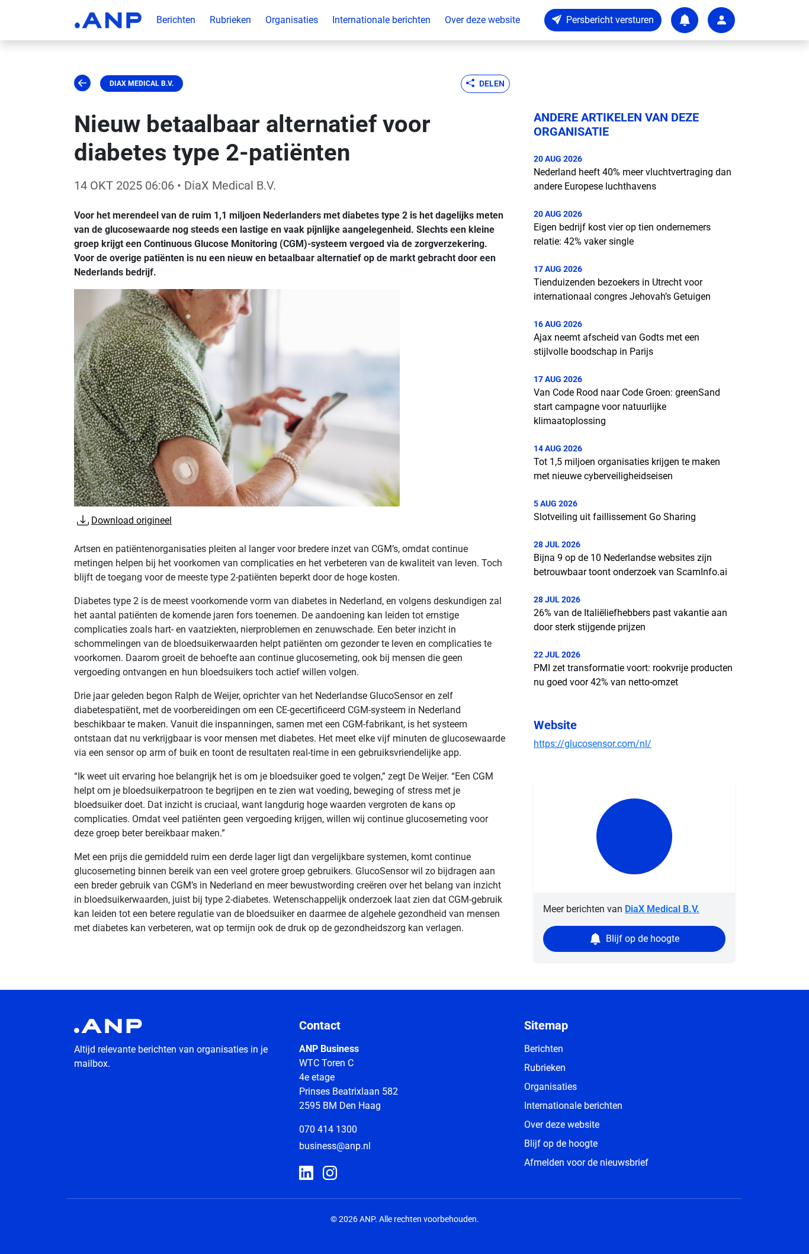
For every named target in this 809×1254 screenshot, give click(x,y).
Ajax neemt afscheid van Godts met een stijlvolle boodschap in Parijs (616, 344)
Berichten (175, 19)
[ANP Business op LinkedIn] (306, 1173)
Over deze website (482, 19)
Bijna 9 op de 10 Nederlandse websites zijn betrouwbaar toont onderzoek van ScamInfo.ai (630, 565)
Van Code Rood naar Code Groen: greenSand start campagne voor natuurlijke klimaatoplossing (627, 406)
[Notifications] (684, 20)
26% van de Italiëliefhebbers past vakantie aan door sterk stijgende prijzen (630, 620)
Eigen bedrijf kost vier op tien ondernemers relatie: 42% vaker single (622, 234)
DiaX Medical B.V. (142, 83)
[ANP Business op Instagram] (330, 1173)
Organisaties (291, 19)
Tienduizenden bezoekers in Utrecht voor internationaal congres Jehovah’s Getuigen (622, 289)
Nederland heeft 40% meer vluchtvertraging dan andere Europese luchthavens (632, 179)
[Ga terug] (82, 83)
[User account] (721, 20)
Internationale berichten (381, 19)
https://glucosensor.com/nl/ (592, 743)
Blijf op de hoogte (561, 1143)
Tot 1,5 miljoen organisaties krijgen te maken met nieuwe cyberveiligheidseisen (627, 469)
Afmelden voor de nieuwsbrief (586, 1162)
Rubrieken (230, 19)
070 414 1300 (328, 1129)
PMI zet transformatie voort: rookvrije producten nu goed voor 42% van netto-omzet (633, 675)
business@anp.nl (335, 1146)
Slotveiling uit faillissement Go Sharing (615, 516)
